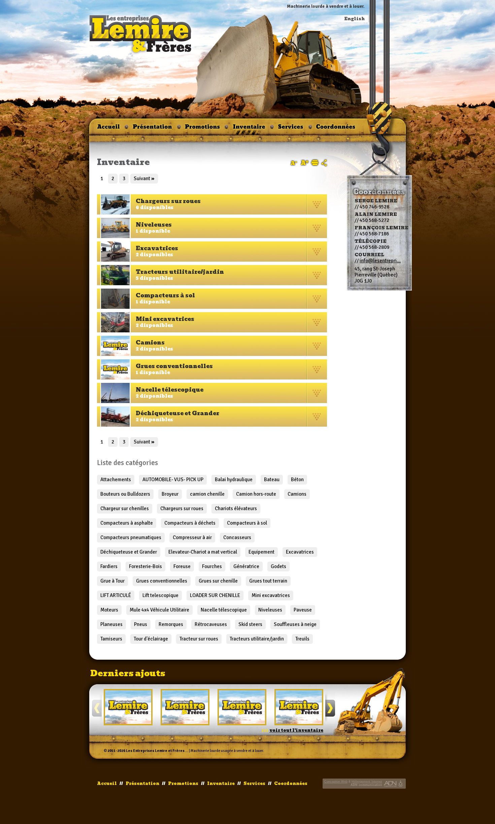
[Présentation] (153, 129)
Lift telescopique (160, 595)
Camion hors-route (256, 494)
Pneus (140, 624)
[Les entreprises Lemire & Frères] (141, 34)
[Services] (291, 129)
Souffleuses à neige (295, 624)
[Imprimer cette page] (315, 163)
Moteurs (109, 610)
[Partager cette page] (324, 162)
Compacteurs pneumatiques (130, 537)
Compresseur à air (192, 537)
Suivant (144, 178)
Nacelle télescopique (224, 610)
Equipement (261, 552)
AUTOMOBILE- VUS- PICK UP (172, 479)
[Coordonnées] (334, 129)
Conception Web (336, 781)
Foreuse (182, 566)
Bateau (271, 479)
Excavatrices (300, 552)
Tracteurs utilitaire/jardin (257, 639)
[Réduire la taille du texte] (293, 163)
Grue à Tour (112, 581)
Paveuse (303, 610)
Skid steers (250, 624)
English (354, 19)
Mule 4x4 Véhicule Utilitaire (159, 610)
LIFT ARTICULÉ (115, 595)
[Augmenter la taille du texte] (305, 162)
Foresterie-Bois (145, 566)
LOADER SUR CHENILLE (215, 595)
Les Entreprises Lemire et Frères (155, 751)
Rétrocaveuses (211, 624)
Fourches (212, 566)
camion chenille (207, 494)
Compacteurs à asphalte (126, 523)
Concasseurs (237, 537)
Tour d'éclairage (151, 639)
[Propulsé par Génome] (401, 784)
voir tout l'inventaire (296, 730)
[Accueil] (108, 129)
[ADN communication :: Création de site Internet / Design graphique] (390, 784)
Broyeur (170, 494)
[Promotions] (203, 129)
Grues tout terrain (268, 581)
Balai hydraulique (234, 479)
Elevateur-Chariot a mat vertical (202, 552)
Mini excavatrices (271, 595)
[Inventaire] (249, 129)
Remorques (171, 624)
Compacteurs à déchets (190, 523)
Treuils (302, 639)
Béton (297, 479)
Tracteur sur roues (198, 639)
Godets (278, 566)
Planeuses (111, 624)
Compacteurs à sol (247, 523)
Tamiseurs (111, 639)
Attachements (115, 479)
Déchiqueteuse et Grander (128, 552)
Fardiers (109, 566)
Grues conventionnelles (161, 581)
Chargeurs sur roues (181, 508)
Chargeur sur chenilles (124, 508)
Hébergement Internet (367, 781)
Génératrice (246, 566)
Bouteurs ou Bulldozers (125, 494)
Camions (297, 494)
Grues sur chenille (218, 581)
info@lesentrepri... (380, 261)
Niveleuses (270, 610)
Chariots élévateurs (236, 508)
